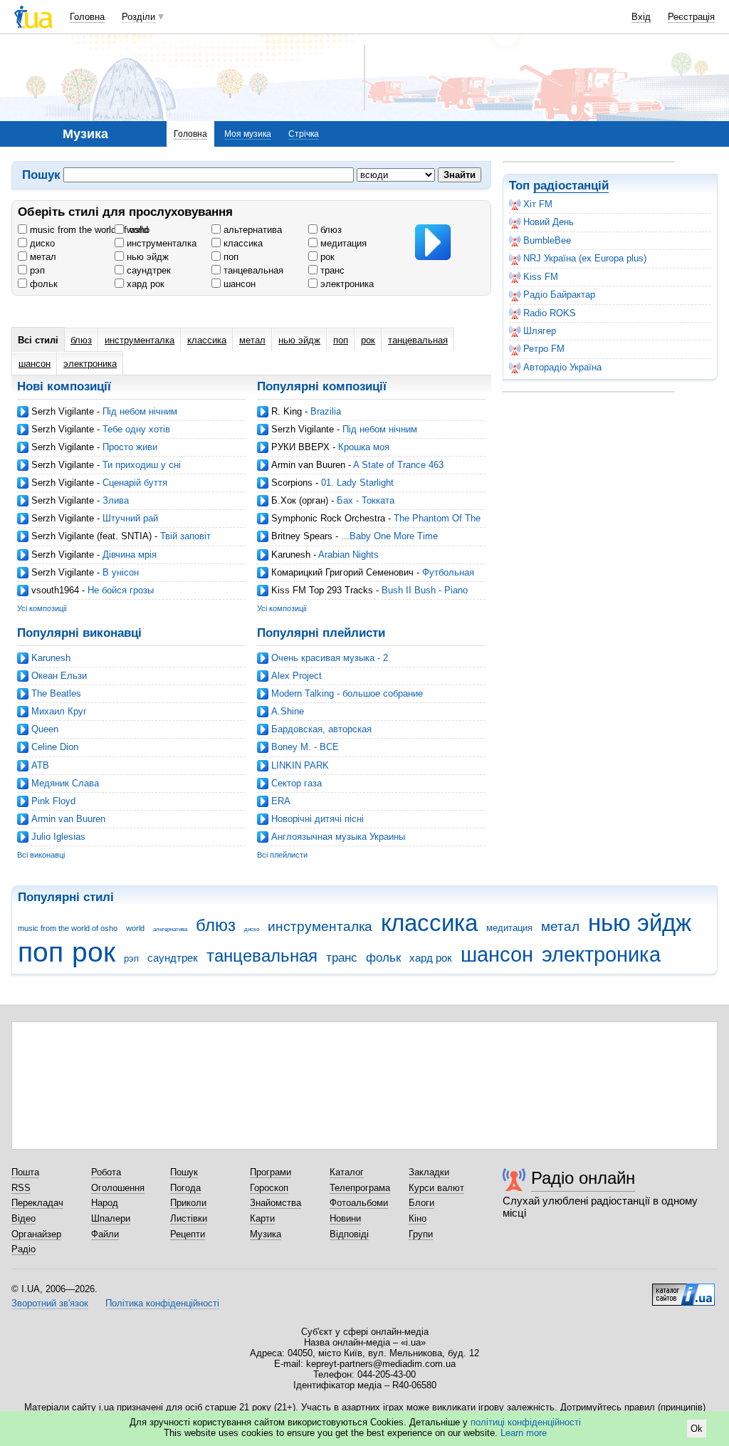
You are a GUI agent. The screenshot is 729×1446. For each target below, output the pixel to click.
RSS (21, 1187)
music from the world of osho (88, 229)
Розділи (138, 16)
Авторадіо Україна (562, 367)
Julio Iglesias (58, 836)
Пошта (25, 1172)
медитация (342, 243)
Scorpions (292, 482)
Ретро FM (544, 348)
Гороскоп (269, 1187)
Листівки (188, 1218)
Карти (262, 1218)
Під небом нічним (140, 411)
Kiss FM (540, 276)
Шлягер (539, 331)
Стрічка (303, 134)
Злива (116, 500)
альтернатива (251, 229)
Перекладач (37, 1202)
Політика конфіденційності (162, 1303)
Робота (106, 1172)
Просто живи (130, 447)
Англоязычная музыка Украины (338, 836)
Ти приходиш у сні (142, 464)
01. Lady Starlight (357, 482)
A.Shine (287, 711)
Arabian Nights (348, 554)
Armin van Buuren (308, 464)
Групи (421, 1234)
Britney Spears (301, 536)
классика (242, 243)
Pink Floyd (53, 801)
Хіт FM (537, 204)
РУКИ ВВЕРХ (300, 447)
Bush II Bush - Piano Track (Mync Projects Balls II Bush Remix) (362, 596)
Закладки (429, 1172)
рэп (36, 270)
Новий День (548, 222)
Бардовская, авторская (321, 729)
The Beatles (56, 693)
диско (41, 243)
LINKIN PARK (300, 765)
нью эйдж (146, 256)
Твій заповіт (185, 536)
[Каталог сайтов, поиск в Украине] (683, 1289)
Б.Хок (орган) (299, 500)
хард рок (144, 284)
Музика (265, 1234)
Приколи (188, 1202)
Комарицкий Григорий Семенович (342, 572)
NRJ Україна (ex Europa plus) (584, 258)
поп (229, 256)
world (136, 229)
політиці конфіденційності (526, 1422)
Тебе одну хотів (136, 429)
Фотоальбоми (359, 1202)
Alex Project (296, 675)
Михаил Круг (59, 711)
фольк (42, 284)
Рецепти (187, 1234)
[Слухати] (433, 242)
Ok (697, 1428)
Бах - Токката (365, 500)
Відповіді (349, 1234)
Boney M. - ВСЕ (305, 747)
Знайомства (275, 1202)
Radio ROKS (549, 313)
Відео (23, 1218)
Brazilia (325, 411)
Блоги (421, 1202)
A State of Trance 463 (398, 464)
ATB (40, 765)
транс (331, 270)
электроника (346, 284)
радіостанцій (571, 185)
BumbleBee (547, 240)
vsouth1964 (55, 590)
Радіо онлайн (583, 1177)
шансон (238, 284)
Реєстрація (691, 16)
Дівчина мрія (130, 554)
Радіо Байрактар (559, 294)
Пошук (184, 1172)
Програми (270, 1172)
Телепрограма (360, 1187)
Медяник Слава (65, 783)
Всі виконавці (41, 855)
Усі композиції (42, 608)
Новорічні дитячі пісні (317, 818)
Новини (345, 1218)
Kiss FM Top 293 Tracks (322, 590)
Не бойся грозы (121, 590)
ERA (280, 801)
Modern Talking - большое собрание (347, 693)
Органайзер (36, 1234)
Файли (105, 1234)
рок (326, 256)
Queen (44, 729)
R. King (286, 411)
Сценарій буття (135, 482)
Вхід (641, 16)
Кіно (417, 1218)
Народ (104, 1202)
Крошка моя (363, 447)
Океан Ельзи (59, 675)
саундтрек (147, 270)
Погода (185, 1187)
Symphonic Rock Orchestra (328, 518)
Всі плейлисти (282, 855)
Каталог (347, 1172)
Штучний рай (130, 518)
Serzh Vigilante (62, 411)
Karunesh (290, 554)
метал (41, 256)
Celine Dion (54, 747)
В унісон (121, 572)
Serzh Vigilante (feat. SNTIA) (91, 536)
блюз (330, 229)
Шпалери (110, 1218)
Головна (87, 16)
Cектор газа (296, 783)
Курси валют (436, 1187)
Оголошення (118, 1187)
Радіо (23, 1249)
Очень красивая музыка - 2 (329, 657)
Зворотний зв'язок (49, 1303)
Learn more (523, 1432)
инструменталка (160, 243)
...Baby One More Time (389, 536)
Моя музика (247, 134)
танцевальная (252, 270)
